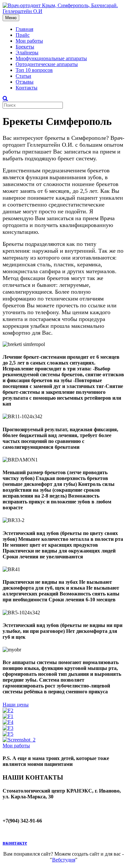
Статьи (23, 76)
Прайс (23, 35)
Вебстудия (63, 859)
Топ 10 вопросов (34, 70)
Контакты (26, 87)
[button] (16, 704)
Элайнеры (27, 52)
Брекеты (25, 46)
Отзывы (25, 82)
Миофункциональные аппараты (51, 58)
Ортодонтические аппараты (47, 64)
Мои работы (29, 41)
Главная (24, 29)
